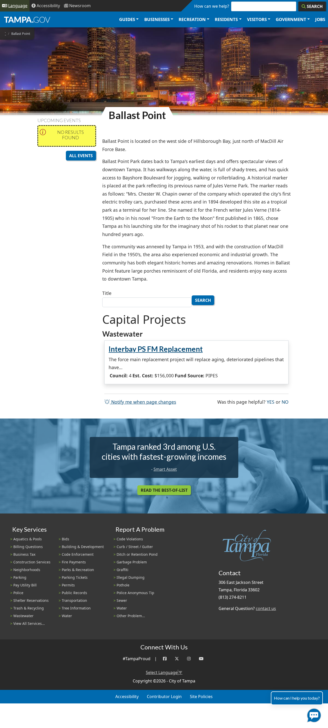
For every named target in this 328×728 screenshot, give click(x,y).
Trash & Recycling (28, 608)
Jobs (320, 19)
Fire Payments (74, 562)
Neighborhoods (26, 569)
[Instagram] (189, 659)
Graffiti (122, 569)
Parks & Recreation (78, 569)
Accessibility (127, 696)
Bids (65, 539)
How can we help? (211, 6)
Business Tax (24, 554)
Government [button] (291, 19)
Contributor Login (164, 696)
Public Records (74, 592)
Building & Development (83, 546)
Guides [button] (127, 19)
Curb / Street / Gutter (135, 546)
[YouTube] (201, 659)
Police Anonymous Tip (135, 592)
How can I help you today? (297, 697)
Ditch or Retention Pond (137, 554)
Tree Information (76, 608)
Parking (19, 577)
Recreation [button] (192, 19)
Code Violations (130, 539)
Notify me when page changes (143, 402)
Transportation (74, 600)
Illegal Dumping (131, 577)
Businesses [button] (157, 19)
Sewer (122, 600)
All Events (81, 155)
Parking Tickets (75, 577)
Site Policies (201, 696)
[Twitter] (177, 659)
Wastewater (23, 615)
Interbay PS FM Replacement (156, 349)
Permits (68, 585)
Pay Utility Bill (25, 585)
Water (67, 615)
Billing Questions (28, 546)
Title (106, 293)
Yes (270, 402)
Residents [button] (226, 19)
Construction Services (31, 562)
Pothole (123, 585)
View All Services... (29, 623)
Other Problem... (131, 615)
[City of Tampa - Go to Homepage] (27, 19)
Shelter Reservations (31, 600)
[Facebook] (165, 659)
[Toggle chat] (313, 714)
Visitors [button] (257, 19)
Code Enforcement (78, 554)
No (285, 402)
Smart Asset (165, 469)
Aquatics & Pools (27, 539)
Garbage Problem (132, 562)
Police (18, 592)
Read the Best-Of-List (164, 490)
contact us (266, 608)
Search (203, 300)
